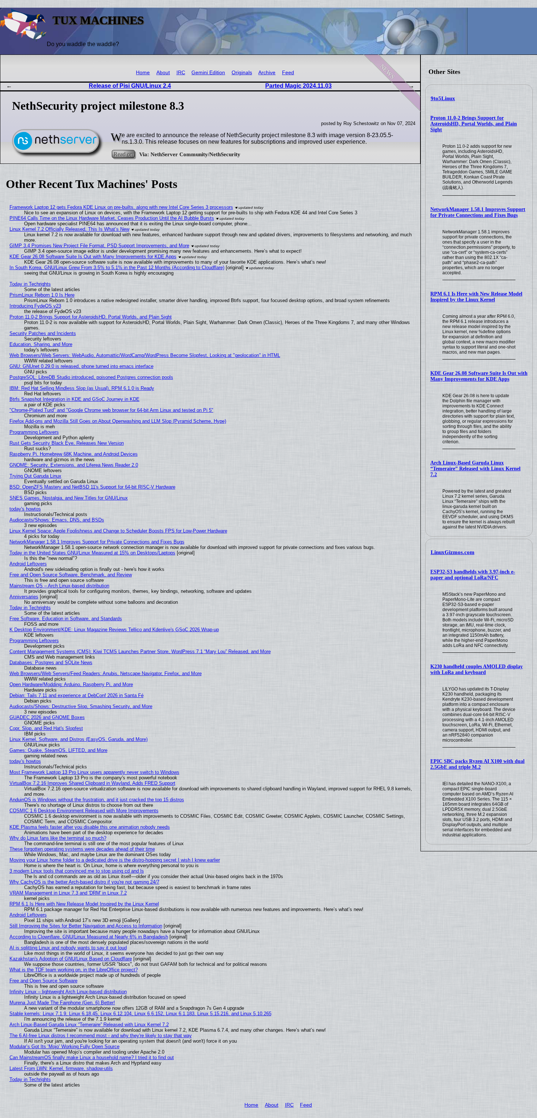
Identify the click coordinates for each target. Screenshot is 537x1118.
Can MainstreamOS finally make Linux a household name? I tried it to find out (91, 1057)
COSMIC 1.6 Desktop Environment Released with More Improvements (84, 810)
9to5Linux (443, 98)
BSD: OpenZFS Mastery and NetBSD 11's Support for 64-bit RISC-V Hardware (92, 487)
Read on (123, 154)
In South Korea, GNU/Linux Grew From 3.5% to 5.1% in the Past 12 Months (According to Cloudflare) (116, 267)
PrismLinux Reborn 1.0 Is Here (42, 295)
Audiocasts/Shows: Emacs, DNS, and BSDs (56, 520)
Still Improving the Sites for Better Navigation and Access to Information (85, 926)
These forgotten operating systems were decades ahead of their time (82, 849)
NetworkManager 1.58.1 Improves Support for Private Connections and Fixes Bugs (477, 212)
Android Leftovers (28, 563)
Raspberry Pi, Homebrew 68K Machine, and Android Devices (73, 454)
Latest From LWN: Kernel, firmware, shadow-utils (61, 1068)
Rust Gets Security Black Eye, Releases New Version (66, 443)
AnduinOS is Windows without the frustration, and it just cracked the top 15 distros (96, 799)
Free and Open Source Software (43, 980)
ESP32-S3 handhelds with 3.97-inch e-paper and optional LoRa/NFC (472, 574)
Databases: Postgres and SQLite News (50, 662)
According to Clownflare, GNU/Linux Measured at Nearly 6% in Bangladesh (88, 937)
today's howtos (25, 509)
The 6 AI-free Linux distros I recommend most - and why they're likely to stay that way (100, 1035)
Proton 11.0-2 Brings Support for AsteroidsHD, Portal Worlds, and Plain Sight (473, 123)
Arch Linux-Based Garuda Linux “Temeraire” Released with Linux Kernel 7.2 (475, 468)
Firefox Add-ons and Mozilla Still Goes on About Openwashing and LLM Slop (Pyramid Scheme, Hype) (117, 421)
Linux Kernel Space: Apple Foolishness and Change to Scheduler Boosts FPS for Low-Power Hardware (118, 531)
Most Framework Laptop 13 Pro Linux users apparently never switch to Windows (94, 772)
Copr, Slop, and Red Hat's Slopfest (46, 728)
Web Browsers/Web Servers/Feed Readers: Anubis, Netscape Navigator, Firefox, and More (105, 673)
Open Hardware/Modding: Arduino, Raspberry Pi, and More (71, 684)
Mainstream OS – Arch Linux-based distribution (59, 585)
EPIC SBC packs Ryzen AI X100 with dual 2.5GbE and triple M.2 (477, 764)
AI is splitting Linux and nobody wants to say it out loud (68, 948)
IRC (180, 72)
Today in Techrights (30, 284)
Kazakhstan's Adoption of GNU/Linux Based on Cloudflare (70, 958)
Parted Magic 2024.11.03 (298, 86)
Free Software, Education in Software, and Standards (65, 618)
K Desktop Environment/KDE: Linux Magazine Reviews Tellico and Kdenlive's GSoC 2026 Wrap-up (114, 629)
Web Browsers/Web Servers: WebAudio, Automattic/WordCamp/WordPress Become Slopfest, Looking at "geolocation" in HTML (144, 355)
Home (143, 72)
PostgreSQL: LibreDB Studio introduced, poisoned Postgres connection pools (91, 377)
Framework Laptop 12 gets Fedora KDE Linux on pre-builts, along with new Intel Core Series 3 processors (121, 207)
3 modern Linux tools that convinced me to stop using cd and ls (76, 871)
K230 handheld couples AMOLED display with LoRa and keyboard (476, 669)
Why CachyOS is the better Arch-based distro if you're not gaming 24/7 (84, 882)
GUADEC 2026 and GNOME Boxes (47, 717)
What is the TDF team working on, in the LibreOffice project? (73, 969)
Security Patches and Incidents (42, 333)
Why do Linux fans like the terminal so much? (57, 838)
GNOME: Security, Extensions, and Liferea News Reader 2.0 (73, 465)
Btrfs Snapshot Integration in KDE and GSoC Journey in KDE (74, 399)
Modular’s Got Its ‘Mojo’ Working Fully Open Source (64, 1046)
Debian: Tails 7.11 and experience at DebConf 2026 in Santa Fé (76, 695)
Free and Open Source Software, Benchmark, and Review (70, 574)
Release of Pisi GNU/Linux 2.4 (130, 86)
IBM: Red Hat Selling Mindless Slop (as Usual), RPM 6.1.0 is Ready (81, 388)
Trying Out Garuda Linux (35, 476)
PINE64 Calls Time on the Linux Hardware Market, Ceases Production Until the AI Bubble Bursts (111, 218)
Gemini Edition (208, 72)
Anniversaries (23, 596)
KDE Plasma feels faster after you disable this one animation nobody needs (89, 827)
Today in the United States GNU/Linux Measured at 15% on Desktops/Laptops (92, 553)
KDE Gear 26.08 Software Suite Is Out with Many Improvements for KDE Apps (479, 376)
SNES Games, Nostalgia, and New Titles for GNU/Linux (68, 498)
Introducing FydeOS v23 (35, 306)
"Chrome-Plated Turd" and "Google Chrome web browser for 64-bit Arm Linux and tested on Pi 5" (111, 410)
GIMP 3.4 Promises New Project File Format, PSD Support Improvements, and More (99, 245)
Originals (242, 72)
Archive (266, 72)
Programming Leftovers (34, 432)
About (163, 72)
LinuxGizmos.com (453, 552)
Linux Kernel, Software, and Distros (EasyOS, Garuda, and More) (78, 739)
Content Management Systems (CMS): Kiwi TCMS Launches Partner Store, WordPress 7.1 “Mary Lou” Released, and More (140, 651)
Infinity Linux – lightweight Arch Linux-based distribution (68, 991)
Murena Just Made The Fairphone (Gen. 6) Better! (62, 1002)
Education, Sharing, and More (40, 344)
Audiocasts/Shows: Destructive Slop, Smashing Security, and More (80, 706)
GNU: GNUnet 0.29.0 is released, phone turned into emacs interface (81, 366)
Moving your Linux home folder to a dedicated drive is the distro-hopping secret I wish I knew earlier (114, 860)
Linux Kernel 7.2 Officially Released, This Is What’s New (69, 229)
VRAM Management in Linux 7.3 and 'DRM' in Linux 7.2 (68, 893)
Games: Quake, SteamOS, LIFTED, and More (58, 750)
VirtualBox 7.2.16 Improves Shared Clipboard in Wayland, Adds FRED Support (92, 783)
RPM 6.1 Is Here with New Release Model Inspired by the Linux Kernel (476, 296)
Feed (288, 72)
